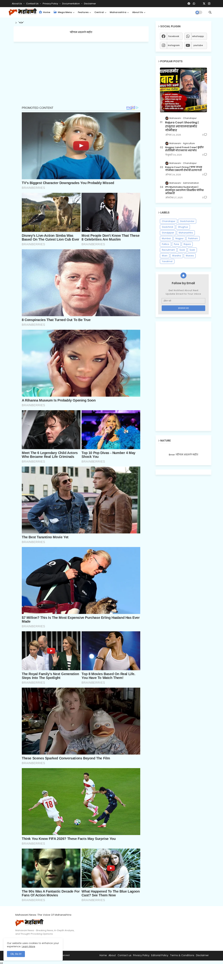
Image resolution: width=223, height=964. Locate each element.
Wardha (176, 255)
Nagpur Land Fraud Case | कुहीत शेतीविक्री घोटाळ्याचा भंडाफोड (184, 149)
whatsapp (198, 36)
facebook (173, 36)
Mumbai (166, 238)
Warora (190, 255)
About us (137, 12)
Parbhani (193, 238)
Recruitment (168, 249)
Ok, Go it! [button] (15, 954)
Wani (164, 255)
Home (46, 12)
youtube (198, 45)
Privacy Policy (51, 3)
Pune (176, 244)
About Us (17, 3)
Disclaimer (90, 3)
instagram (174, 45)
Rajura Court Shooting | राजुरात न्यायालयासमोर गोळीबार (182, 126)
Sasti (192, 249)
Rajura (187, 244)
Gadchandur (187, 221)
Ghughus (183, 226)
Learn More (28, 946)
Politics (165, 244)
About (112, 955)
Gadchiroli (167, 226)
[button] (210, 12)
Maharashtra (118, 12)
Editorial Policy (159, 955)
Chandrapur (168, 221)
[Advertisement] (81, 80)
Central (99, 12)
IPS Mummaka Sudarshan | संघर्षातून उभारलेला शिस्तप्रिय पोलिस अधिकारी (184, 190)
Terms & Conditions (182, 955)
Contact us (32, 3)
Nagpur (179, 238)
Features (83, 12)
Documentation (71, 3)
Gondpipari (168, 232)
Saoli (182, 249)
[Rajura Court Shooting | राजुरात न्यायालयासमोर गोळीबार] (183, 90)
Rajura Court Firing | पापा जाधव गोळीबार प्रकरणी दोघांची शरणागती (183, 169)
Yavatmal (167, 261)
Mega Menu (64, 12)
